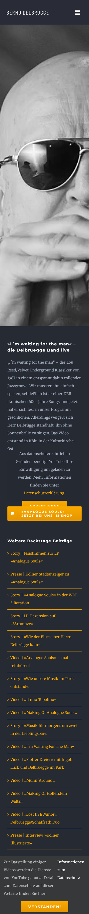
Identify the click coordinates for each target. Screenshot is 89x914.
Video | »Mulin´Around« (32, 780)
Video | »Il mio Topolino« (33, 699)
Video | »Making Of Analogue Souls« (43, 712)
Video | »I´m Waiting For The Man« (42, 746)
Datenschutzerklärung (44, 493)
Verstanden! (44, 906)
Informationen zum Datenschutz (70, 870)
